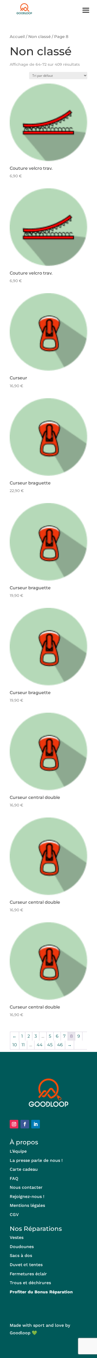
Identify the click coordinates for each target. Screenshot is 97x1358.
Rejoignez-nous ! (27, 1196)
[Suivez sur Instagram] (14, 1124)
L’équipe (18, 1151)
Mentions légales (27, 1205)
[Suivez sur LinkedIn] (35, 1124)
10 (14, 1044)
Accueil (17, 36)
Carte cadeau (24, 1169)
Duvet (16, 1264)
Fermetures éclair (28, 1273)
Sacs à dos (21, 1255)
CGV (14, 1214)
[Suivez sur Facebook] (24, 1124)
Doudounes (22, 1246)
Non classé (39, 36)
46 (60, 1044)
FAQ (14, 1178)
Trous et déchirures (30, 1282)
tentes (36, 1264)
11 (23, 1044)
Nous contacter (26, 1187)
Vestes (16, 1237)
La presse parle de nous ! (36, 1160)
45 (50, 1044)
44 (40, 1044)
